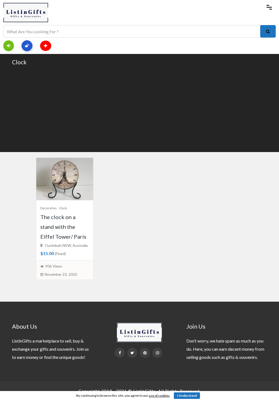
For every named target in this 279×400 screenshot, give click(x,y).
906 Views (53, 266)
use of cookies (159, 395)
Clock (19, 62)
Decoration (48, 208)
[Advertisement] (139, 108)
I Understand (187, 395)
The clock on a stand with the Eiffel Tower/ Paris (63, 227)
